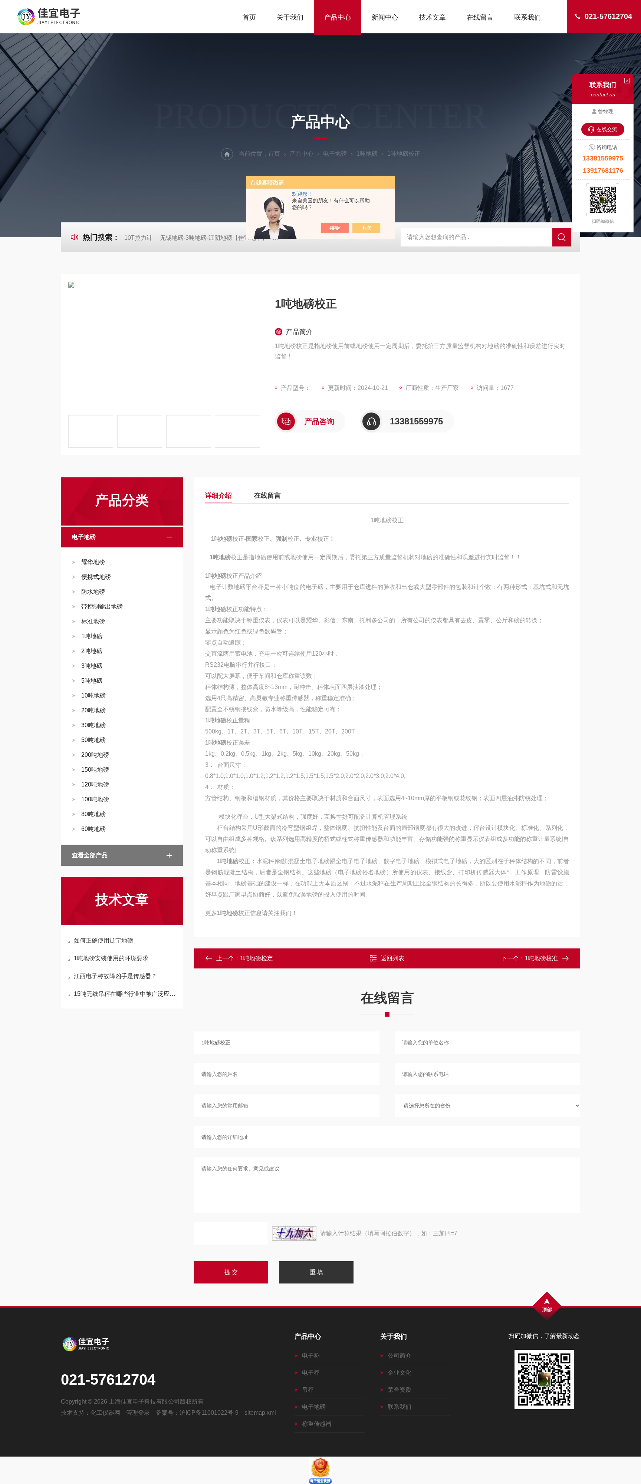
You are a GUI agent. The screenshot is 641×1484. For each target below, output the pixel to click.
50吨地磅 (93, 740)
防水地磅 (93, 592)
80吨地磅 (93, 814)
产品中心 (337, 17)
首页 (249, 17)
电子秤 (311, 1372)
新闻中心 (385, 17)
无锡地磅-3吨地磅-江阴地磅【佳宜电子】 (214, 238)
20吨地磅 (93, 710)
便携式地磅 (96, 577)
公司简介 (399, 1355)
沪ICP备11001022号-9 (209, 1413)
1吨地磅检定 (256, 958)
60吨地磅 (93, 829)
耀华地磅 (93, 562)
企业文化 (399, 1372)
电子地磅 (335, 153)
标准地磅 (93, 621)
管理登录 (138, 1413)
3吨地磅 (91, 666)
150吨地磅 (95, 769)
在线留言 (480, 17)
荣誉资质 (399, 1390)
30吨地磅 (93, 725)
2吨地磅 (91, 651)
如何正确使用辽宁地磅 (103, 940)
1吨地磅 (367, 153)
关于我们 (290, 17)
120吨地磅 (95, 784)
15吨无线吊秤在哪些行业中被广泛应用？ (125, 994)
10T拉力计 (138, 238)
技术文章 (432, 17)
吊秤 (308, 1390)
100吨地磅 (95, 799)
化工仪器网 (105, 1413)
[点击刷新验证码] (294, 1233)
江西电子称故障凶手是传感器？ (115, 976)
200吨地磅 (95, 755)
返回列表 (392, 958)
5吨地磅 (91, 681)
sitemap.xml (260, 1413)
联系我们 (527, 17)
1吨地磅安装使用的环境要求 (111, 958)
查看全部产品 (90, 855)
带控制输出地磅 (102, 606)
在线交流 (606, 129)
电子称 (311, 1355)
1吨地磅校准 (541, 958)
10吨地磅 (93, 695)
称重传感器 (317, 1424)
